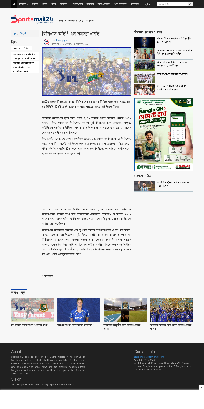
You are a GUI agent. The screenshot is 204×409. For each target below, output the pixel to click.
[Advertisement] (141, 19)
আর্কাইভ (135, 4)
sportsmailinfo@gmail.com (150, 356)
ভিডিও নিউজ (104, 4)
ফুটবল (35, 4)
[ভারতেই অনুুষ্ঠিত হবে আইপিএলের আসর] (125, 315)
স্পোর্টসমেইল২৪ (60, 40)
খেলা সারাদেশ (120, 4)
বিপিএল (27, 48)
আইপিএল (16, 48)
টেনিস (44, 4)
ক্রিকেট (22, 4)
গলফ (53, 4)
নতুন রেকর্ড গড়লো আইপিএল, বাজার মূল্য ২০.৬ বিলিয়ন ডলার (25, 56)
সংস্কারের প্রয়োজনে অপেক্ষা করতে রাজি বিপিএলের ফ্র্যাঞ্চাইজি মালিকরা (23, 67)
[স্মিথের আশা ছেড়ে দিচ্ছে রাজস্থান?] (78, 315)
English (147, 4)
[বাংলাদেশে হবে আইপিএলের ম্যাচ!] (32, 315)
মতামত (90, 4)
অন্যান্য (63, 4)
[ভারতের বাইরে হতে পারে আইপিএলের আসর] (171, 315)
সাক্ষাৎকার (78, 4)
